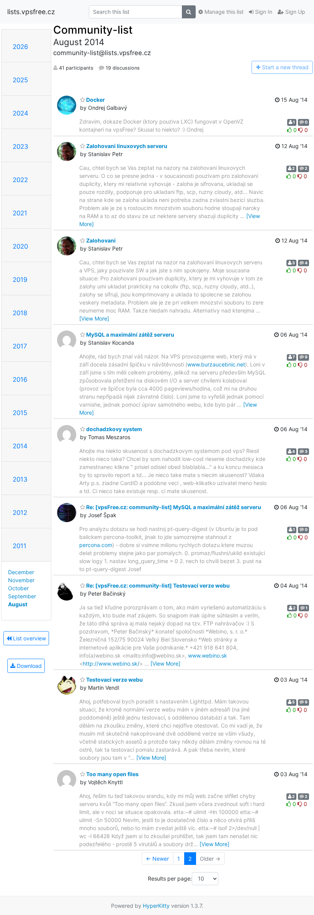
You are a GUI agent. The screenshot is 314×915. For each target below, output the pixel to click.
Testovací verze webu (114, 679)
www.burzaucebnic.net (216, 364)
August (17, 604)
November (21, 580)
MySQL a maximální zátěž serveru (129, 334)
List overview (28, 638)
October (18, 588)
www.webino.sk (207, 655)
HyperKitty (156, 905)
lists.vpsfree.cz (31, 12)
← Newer (157, 858)
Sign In (262, 11)
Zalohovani (100, 240)
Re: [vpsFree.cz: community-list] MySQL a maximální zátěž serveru (173, 507)
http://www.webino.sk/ (111, 663)
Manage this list (223, 11)
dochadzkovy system (113, 429)
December (21, 572)
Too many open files (112, 774)
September (22, 596)
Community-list (92, 29)
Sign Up (294, 11)
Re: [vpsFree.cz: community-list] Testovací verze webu (157, 585)
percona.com (95, 545)
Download (28, 666)
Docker (95, 99)
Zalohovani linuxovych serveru (126, 146)
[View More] (94, 318)
